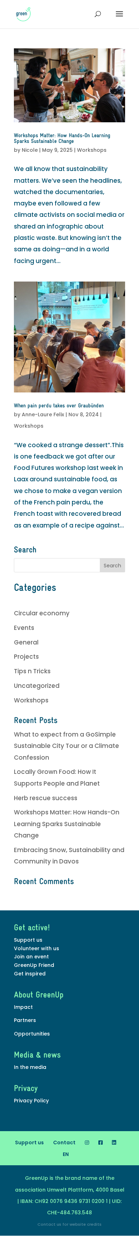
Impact (23, 1007)
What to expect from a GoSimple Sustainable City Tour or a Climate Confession (66, 746)
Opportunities (32, 1033)
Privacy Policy (31, 1100)
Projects (26, 656)
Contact (64, 1142)
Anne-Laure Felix (43, 414)
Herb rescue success (45, 798)
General (26, 642)
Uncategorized (37, 685)
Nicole (30, 150)
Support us (28, 939)
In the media (30, 1067)
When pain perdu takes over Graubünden (59, 406)
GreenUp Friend (34, 965)
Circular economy (42, 613)
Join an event (31, 956)
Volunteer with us (36, 948)
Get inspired (30, 973)
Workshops (92, 150)
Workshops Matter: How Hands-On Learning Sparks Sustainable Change (62, 138)
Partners (25, 1020)
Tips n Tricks (32, 671)
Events (24, 628)
